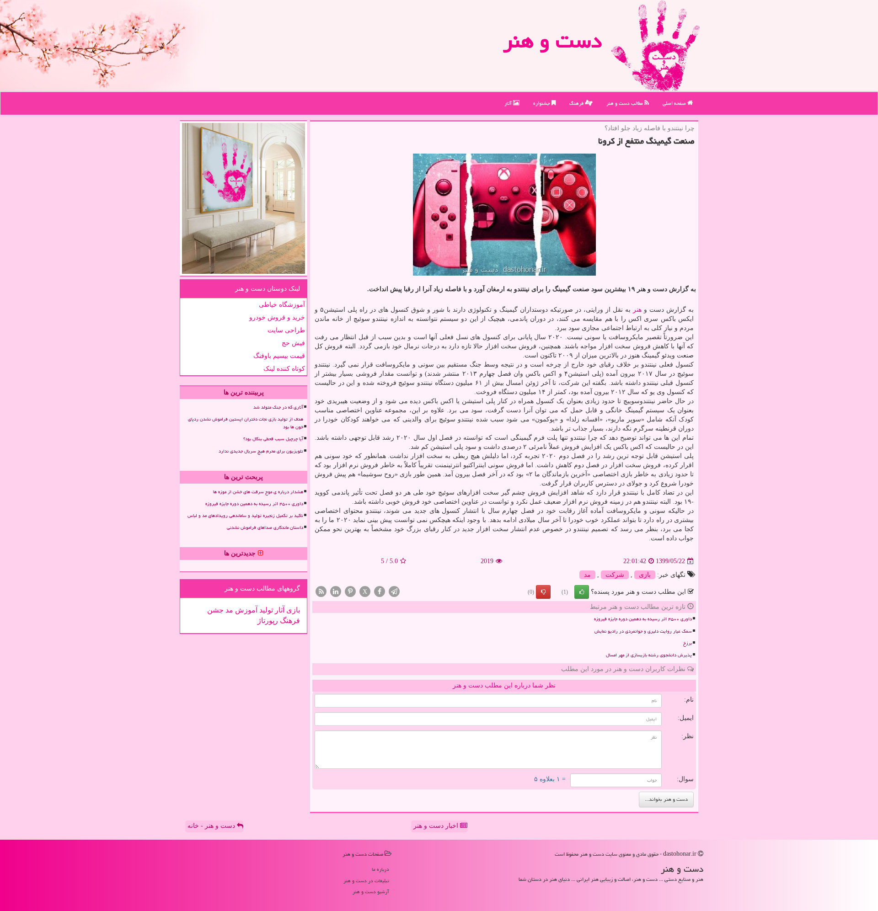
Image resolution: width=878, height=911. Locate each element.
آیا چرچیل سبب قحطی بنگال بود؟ (273, 438)
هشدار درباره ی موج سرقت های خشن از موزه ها (258, 491)
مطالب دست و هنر (625, 103)
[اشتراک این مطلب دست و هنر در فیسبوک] (379, 591)
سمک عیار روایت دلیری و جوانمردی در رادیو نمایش (643, 631)
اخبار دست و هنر (436, 825)
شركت (614, 574)
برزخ (687, 643)
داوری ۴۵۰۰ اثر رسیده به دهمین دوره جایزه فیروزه (643, 618)
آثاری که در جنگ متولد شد (278, 407)
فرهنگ (577, 103)
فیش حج (293, 343)
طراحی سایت (286, 330)
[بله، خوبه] (581, 592)
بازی (645, 574)
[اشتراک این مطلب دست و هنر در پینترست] (350, 591)
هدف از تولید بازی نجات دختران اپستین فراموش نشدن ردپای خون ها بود (245, 423)
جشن (215, 610)
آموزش (245, 610)
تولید (265, 610)
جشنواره (542, 103)
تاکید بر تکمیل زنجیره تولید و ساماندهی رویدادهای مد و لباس (245, 515)
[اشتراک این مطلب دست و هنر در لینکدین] (335, 591)
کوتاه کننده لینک (284, 368)
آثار (508, 103)
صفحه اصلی (675, 103)
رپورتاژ (267, 620)
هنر (637, 309)
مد (587, 574)
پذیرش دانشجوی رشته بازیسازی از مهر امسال (649, 655)
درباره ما (380, 869)
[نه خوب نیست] (543, 592)
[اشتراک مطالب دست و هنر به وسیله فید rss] (321, 591)
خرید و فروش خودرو (277, 317)
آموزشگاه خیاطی (282, 304)
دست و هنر (552, 40)
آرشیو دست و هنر (371, 891)
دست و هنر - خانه (212, 825)
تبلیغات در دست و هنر (366, 880)
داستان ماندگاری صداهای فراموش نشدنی (265, 527)
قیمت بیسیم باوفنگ (279, 355)
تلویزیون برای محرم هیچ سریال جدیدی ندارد (261, 451)
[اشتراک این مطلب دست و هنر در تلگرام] (394, 591)
